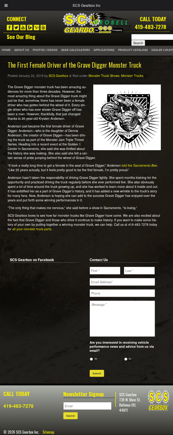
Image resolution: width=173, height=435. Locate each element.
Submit (97, 373)
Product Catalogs (133, 50)
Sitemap (48, 432)
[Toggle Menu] (6, 5)
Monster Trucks (132, 75)
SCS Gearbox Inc (86, 5)
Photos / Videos (45, 50)
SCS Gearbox (58, 75)
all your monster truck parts (31, 229)
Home (6, 50)
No (130, 358)
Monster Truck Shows (104, 75)
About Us (21, 50)
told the (127, 165)
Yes (95, 358)
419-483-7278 (150, 27)
